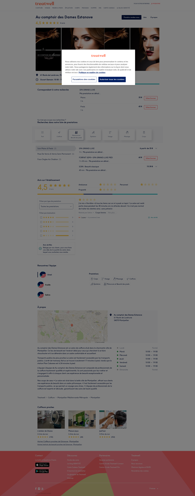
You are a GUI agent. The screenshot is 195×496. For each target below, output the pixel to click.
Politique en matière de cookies (92, 72)
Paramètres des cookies (84, 79)
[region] (98, 67)
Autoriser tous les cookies (112, 79)
